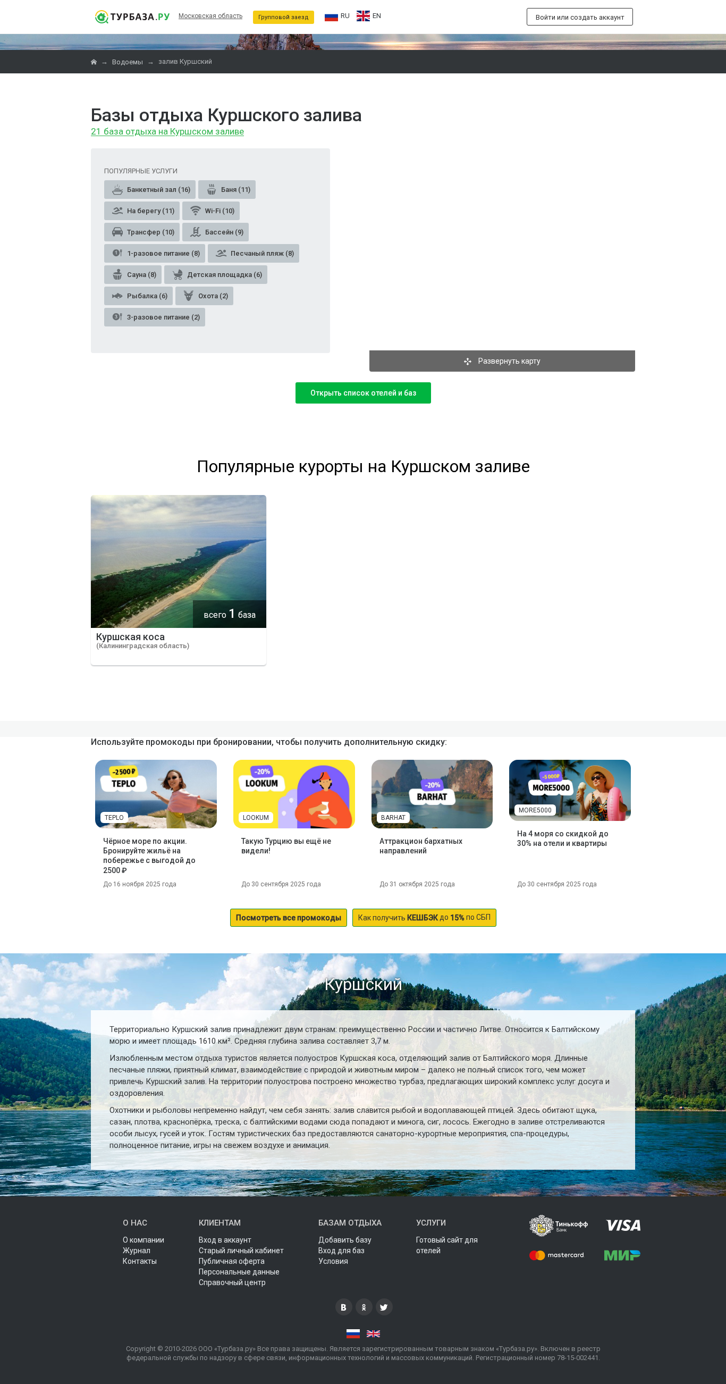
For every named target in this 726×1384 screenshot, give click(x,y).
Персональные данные (239, 1272)
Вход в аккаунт (225, 1240)
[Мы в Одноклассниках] (364, 1306)
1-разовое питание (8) (162, 253)
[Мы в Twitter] (384, 1306)
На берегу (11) (149, 211)
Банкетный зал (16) (157, 190)
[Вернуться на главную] (132, 16)
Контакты (140, 1261)
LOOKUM (256, 817)
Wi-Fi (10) (219, 211)
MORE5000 (535, 810)
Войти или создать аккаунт (580, 17)
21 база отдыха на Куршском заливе (167, 132)
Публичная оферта (232, 1261)
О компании (143, 1240)
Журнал (136, 1250)
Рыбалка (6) (146, 296)
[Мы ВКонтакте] (343, 1306)
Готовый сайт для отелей (447, 1245)
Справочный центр (232, 1282)
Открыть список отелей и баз (363, 393)
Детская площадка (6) (223, 275)
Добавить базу (345, 1240)
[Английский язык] (373, 1334)
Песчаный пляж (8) (261, 253)
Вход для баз (341, 1250)
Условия (333, 1261)
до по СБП (424, 917)
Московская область (210, 16)
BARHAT (393, 817)
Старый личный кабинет (241, 1250)
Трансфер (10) (149, 232)
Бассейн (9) (223, 232)
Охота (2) (212, 296)
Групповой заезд (283, 17)
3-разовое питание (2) (162, 317)
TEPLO (114, 817)
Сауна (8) (140, 275)
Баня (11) (235, 190)
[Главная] (94, 62)
